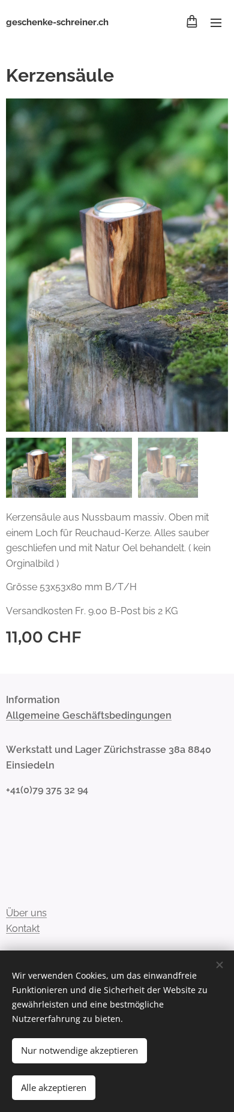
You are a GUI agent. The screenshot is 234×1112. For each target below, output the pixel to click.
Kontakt (23, 928)
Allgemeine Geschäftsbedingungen (89, 715)
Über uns (26, 913)
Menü (216, 22)
